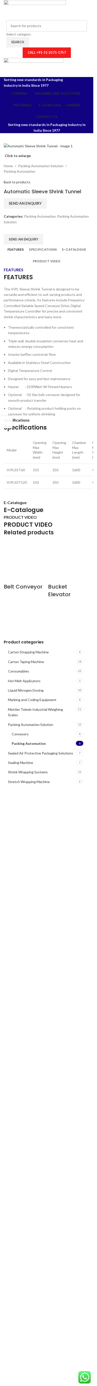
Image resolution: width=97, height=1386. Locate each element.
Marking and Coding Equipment (32, 700)
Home (8, 166)
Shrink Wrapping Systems (28, 772)
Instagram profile (21, 950)
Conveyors (20, 734)
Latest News (18, 982)
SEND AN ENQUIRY (25, 203)
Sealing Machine (20, 762)
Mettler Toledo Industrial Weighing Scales (35, 712)
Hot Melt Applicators (24, 681)
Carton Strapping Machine (28, 652)
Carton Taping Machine (26, 662)
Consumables (18, 671)
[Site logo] (35, 9)
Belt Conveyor (23, 587)
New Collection (20, 958)
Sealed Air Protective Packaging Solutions (40, 753)
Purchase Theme (20, 990)
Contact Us (17, 974)
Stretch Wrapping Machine (29, 782)
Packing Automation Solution (30, 724)
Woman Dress (19, 966)
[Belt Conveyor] (25, 562)
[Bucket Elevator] (69, 562)
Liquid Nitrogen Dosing (26, 690)
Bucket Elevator (59, 590)
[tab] (15, 249)
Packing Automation (29, 743)
